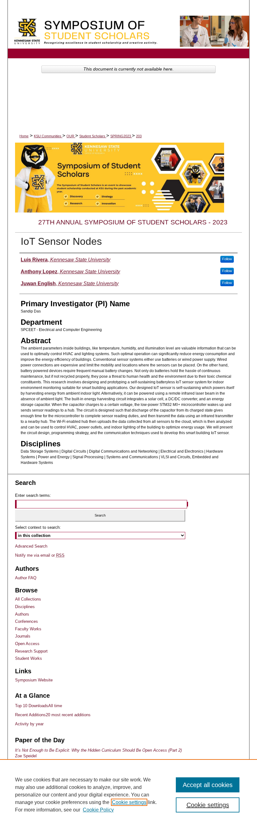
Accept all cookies (208, 784)
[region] (128, 794)
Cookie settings (129, 802)
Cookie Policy (98, 809)
